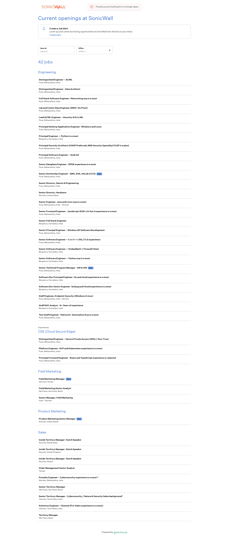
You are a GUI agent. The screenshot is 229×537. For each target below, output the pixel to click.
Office (81, 48)
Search (43, 48)
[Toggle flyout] (109, 50)
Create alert (55, 35)
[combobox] (78, 51)
